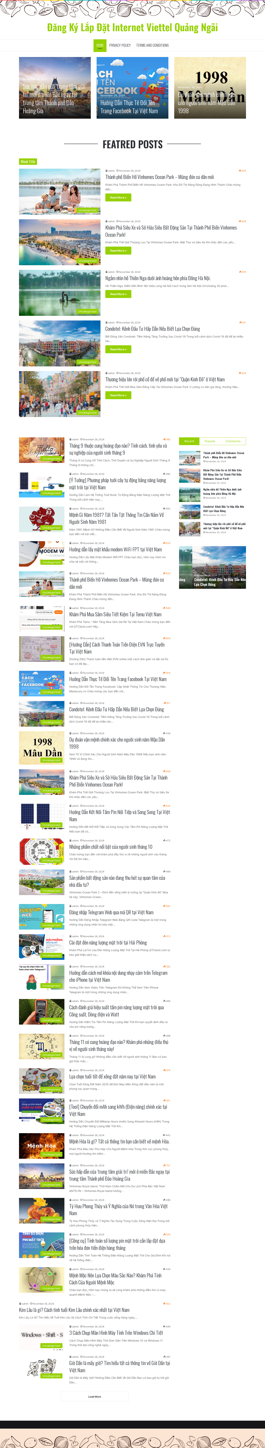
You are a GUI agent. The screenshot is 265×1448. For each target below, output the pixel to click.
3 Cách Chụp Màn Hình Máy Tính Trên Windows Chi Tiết (116, 1332)
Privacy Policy (120, 45)
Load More (94, 1396)
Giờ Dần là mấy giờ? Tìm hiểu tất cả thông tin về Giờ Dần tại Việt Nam (119, 1366)
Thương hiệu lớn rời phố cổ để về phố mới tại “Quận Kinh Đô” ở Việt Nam (165, 379)
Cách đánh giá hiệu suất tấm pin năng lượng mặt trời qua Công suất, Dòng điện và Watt (116, 1010)
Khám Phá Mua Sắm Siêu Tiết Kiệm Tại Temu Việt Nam (115, 614)
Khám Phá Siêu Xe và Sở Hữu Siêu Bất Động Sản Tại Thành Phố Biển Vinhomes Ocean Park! (171, 231)
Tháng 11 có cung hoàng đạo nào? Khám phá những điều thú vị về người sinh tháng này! (118, 1045)
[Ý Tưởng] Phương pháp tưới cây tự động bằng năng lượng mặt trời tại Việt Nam (117, 483)
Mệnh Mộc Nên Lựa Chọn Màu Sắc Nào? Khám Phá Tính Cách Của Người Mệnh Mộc (115, 1278)
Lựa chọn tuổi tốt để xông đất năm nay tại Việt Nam (112, 1076)
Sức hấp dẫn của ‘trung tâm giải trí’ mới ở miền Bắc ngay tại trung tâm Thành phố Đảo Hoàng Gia (54, 98)
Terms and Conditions (152, 45)
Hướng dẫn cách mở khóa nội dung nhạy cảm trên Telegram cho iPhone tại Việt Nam (118, 976)
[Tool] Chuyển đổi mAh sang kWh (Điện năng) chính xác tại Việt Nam (118, 1110)
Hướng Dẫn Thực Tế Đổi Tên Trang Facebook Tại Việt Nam (129, 106)
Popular (210, 441)
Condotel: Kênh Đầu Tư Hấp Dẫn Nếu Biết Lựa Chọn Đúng (152, 328)
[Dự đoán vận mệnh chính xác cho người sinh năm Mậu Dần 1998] (210, 88)
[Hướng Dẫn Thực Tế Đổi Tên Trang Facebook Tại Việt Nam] (132, 88)
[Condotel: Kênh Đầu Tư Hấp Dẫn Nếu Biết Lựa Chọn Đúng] (189, 512)
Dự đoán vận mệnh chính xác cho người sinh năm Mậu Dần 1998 (206, 102)
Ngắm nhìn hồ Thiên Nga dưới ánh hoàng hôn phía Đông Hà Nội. (158, 278)
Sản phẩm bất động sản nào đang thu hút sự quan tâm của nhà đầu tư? (117, 881)
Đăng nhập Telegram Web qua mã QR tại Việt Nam (111, 912)
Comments (233, 441)
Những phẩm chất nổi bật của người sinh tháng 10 (110, 846)
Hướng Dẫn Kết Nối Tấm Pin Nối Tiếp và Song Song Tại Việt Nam (119, 815)
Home (100, 45)
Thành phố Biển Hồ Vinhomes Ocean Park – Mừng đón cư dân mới (159, 176)
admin (111, 170)
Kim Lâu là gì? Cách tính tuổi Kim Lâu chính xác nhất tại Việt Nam (74, 1309)
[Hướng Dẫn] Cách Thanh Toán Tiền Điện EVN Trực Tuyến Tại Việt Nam (117, 648)
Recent (189, 441)
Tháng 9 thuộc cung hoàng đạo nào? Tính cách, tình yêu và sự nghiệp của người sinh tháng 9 (118, 449)
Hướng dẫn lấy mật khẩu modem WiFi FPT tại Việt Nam (115, 549)
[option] (55, 88)
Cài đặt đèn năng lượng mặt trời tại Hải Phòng (108, 942)
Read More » (118, 197)
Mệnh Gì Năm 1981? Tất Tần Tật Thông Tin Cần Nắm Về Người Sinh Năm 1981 (116, 518)
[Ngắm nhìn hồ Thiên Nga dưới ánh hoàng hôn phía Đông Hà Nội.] (189, 494)
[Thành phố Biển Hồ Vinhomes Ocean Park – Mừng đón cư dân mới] (189, 458)
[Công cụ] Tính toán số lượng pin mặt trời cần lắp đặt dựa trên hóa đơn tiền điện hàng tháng (117, 1244)
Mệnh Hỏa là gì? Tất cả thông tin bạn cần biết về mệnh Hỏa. (119, 1141)
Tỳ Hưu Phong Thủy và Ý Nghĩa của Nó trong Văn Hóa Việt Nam (118, 1209)
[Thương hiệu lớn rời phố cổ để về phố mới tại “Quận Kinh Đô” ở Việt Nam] (189, 529)
